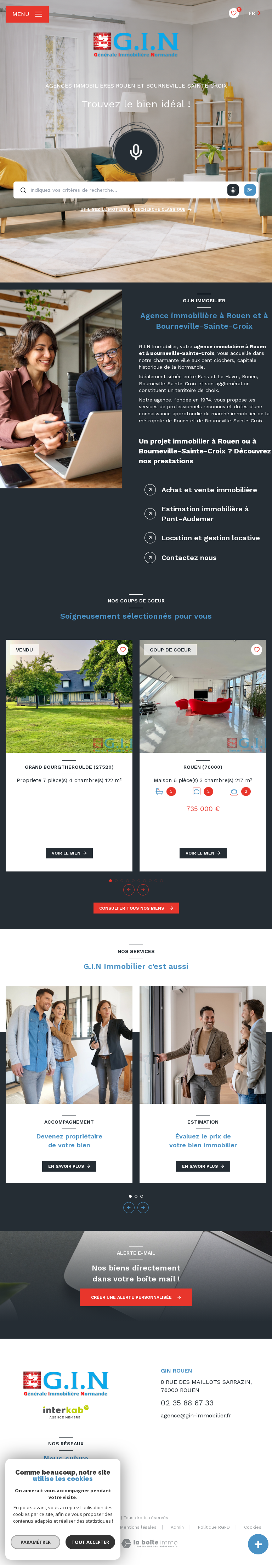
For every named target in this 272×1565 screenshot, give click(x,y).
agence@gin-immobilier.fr (196, 1415)
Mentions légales (138, 1527)
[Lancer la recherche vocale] (136, 150)
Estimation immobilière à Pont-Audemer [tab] (205, 514)
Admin (177, 1527)
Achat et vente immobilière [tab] (209, 490)
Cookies (252, 1527)
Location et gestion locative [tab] (211, 538)
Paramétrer (36, 1542)
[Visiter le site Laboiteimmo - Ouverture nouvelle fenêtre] (149, 1543)
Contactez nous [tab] (189, 557)
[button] (143, 889)
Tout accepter (90, 1542)
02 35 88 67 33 (187, 1402)
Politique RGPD (214, 1527)
